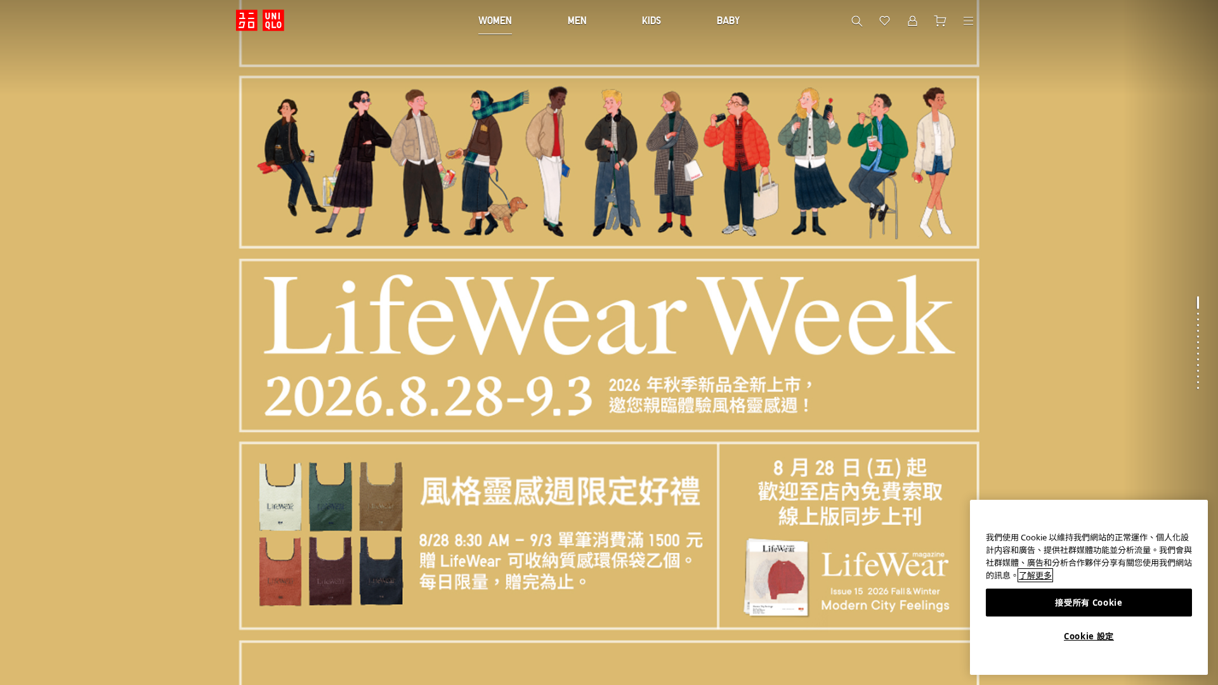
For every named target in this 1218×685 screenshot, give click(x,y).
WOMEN (495, 20)
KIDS (651, 20)
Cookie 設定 (1089, 636)
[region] (1089, 587)
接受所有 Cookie (1088, 602)
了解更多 (1035, 575)
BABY (728, 20)
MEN (577, 20)
